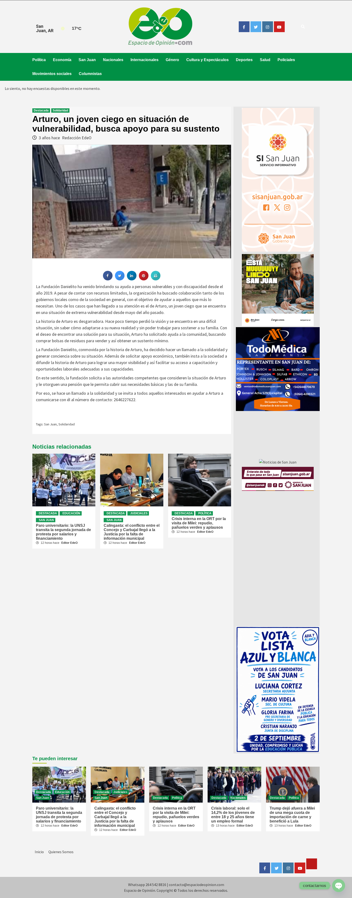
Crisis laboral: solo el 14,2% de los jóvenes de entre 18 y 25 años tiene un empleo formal (233, 814)
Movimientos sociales (52, 74)
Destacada (41, 110)
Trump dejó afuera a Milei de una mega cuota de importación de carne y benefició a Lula (292, 814)
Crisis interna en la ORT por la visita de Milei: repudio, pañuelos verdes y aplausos (199, 523)
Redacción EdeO (76, 137)
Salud (265, 60)
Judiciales (139, 513)
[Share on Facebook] (108, 279)
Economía (62, 60)
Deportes (244, 60)
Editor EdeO (69, 543)
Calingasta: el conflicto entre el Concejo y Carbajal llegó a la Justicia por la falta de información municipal (131, 531)
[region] (278, 369)
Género (172, 60)
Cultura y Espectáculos (207, 60)
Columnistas (90, 74)
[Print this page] (155, 279)
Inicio (39, 851)
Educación (71, 513)
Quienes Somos (61, 851)
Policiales (286, 60)
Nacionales (113, 60)
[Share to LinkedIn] (131, 279)
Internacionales (145, 60)
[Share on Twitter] (120, 279)
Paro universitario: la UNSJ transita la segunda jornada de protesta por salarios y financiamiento (63, 531)
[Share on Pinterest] (143, 279)
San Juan (87, 60)
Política (39, 60)
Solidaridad (60, 110)
